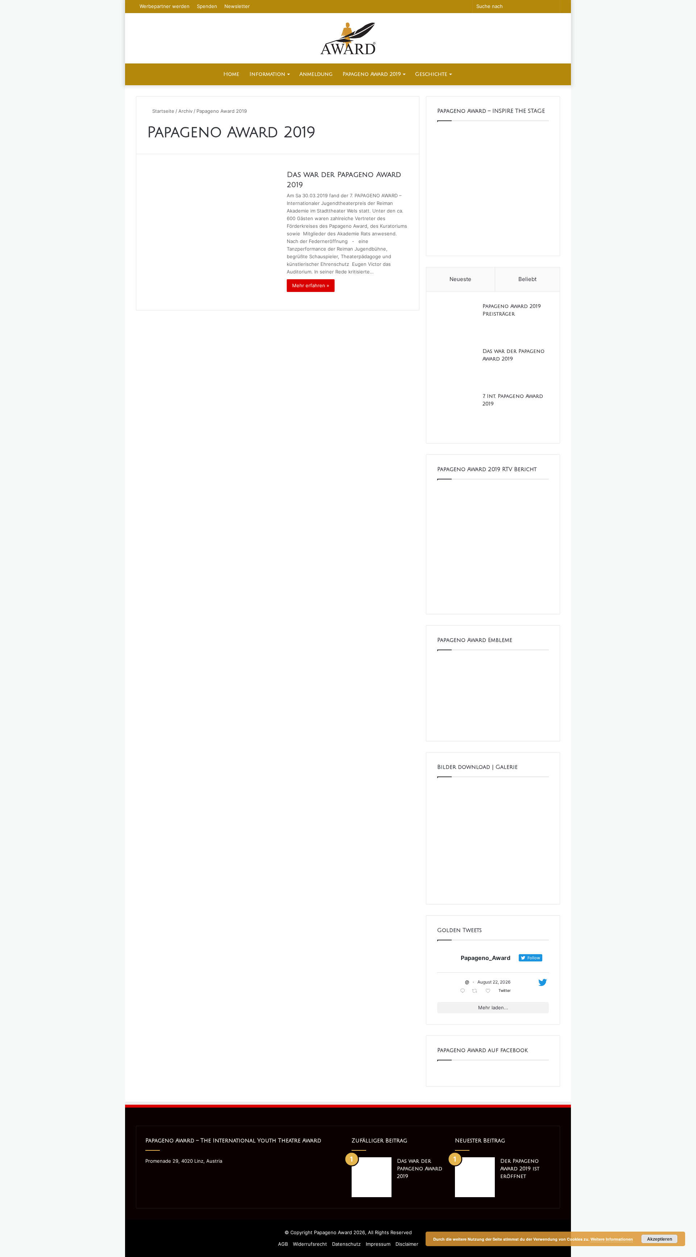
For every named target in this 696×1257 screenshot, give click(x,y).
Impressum (378, 1244)
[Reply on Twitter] (464, 991)
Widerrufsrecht (310, 1244)
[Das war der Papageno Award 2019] (212, 234)
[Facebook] (149, 1174)
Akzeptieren (659, 1239)
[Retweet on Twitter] (476, 991)
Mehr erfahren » (310, 285)
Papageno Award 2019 (372, 74)
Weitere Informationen (612, 1239)
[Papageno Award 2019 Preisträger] (457, 322)
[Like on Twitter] (490, 991)
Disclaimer (406, 1244)
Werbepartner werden (165, 6)
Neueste (460, 279)
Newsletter (237, 6)
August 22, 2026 (493, 982)
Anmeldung (315, 74)
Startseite (162, 111)
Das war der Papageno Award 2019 (419, 1168)
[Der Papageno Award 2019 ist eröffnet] (475, 1177)
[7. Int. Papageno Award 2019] (457, 412)
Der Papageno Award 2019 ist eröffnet (519, 1168)
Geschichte (431, 74)
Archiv (185, 111)
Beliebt (527, 279)
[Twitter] (158, 1174)
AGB (283, 1244)
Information (267, 74)
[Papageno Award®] (348, 38)
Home (231, 74)
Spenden (207, 6)
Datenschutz (346, 1244)
